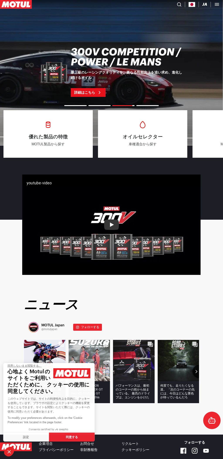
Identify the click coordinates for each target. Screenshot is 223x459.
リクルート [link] (130, 443)
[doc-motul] (212, 420)
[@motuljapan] (33, 327)
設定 (27, 437)
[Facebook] (183, 451)
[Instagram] (195, 451)
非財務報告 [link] (89, 450)
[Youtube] (206, 451)
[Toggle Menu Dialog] (217, 4)
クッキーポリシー (135, 450)
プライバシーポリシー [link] (56, 450)
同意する (73, 437)
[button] (9, 451)
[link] (111, 72)
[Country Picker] (192, 4)
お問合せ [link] (87, 443)
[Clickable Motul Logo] (16, 4)
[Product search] (179, 4)
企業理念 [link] (46, 443)
